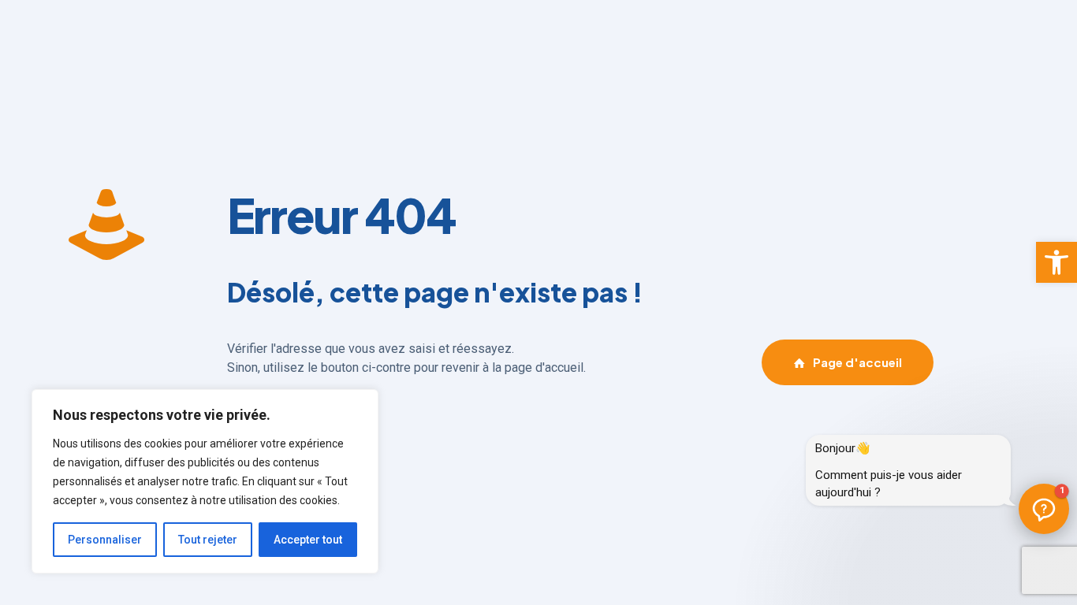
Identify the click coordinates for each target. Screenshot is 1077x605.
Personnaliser (105, 539)
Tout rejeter (207, 539)
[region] (205, 481)
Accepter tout (308, 539)
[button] (1056, 262)
